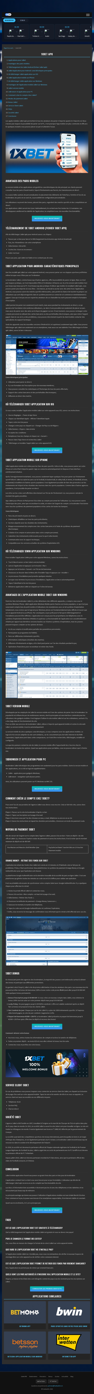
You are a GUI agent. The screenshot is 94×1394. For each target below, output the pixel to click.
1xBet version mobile (16, 88)
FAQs (10, 109)
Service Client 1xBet (15, 105)
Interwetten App (69, 1356)
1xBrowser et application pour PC (20, 92)
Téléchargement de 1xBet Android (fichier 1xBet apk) (27, 67)
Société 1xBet (13, 113)
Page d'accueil (8, 48)
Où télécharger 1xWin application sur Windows (25, 81)
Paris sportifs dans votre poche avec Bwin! (69, 1326)
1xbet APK (24, 1377)
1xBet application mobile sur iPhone (21, 78)
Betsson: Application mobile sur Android (25, 1356)
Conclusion (12, 116)
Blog (71, 1377)
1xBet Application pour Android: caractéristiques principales (30, 70)
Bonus (50, 1377)
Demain (22, 20)
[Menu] (88, 15)
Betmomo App (24, 1326)
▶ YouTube (41, 1381)
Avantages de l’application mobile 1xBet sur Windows (27, 85)
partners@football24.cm (55, 1386)
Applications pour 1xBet (17, 60)
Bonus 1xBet (12, 102)
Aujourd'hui (9, 20)
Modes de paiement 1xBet (18, 98)
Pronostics (43, 1377)
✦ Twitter (53, 1381)
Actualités (65, 1377)
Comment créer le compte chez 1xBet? (22, 95)
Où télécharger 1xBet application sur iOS (23, 74)
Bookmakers (33, 1377)
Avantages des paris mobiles (19, 63)
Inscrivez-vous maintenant (47, 218)
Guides (57, 1377)
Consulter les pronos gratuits (47, 1289)
